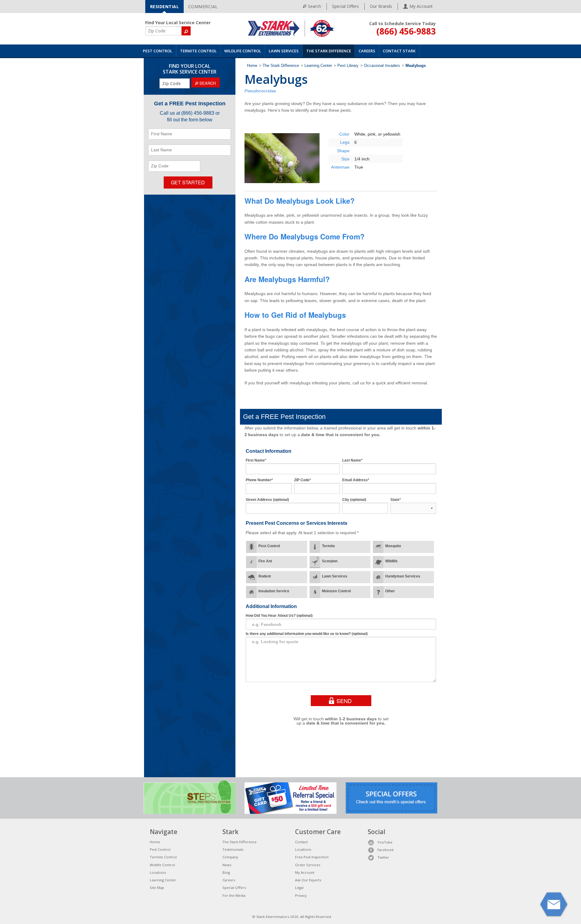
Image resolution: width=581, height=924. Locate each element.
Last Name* (352, 460)
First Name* (256, 460)
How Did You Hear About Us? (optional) (279, 615)
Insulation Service (273, 591)
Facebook (385, 849)
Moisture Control (336, 591)
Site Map (157, 887)
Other (390, 591)
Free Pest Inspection (312, 857)
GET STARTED (188, 182)
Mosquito (393, 546)
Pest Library (348, 66)
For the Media (233, 895)
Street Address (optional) (267, 499)
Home (252, 66)
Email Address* (355, 480)
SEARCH (207, 83)
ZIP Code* (302, 480)
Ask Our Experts (308, 880)
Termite (328, 546)
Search (314, 6)
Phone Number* (259, 480)
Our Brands (381, 6)
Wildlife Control (242, 51)
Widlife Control (162, 865)
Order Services (307, 865)
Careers (367, 51)
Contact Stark (399, 51)
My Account (304, 872)
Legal (299, 887)
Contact (301, 842)
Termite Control (198, 51)
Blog (226, 872)
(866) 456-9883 (406, 31)
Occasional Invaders (382, 66)
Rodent (264, 576)
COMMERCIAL (203, 6)
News (226, 865)
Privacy (301, 895)
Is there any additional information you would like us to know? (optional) (307, 634)
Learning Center (318, 66)
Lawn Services (284, 51)
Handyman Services (402, 576)
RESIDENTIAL (164, 6)
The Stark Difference (328, 51)
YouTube (384, 842)
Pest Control (157, 51)
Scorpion (329, 561)
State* (395, 499)
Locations (158, 872)
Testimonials (232, 849)
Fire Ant (265, 561)
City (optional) (354, 499)
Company (230, 857)
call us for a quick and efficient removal (390, 382)
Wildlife (391, 561)
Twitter (383, 857)
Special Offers (345, 6)
